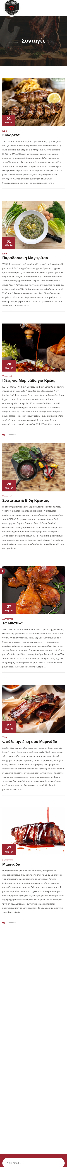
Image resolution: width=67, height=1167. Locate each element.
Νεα (4, 131)
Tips (4, 737)
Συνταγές (7, 376)
